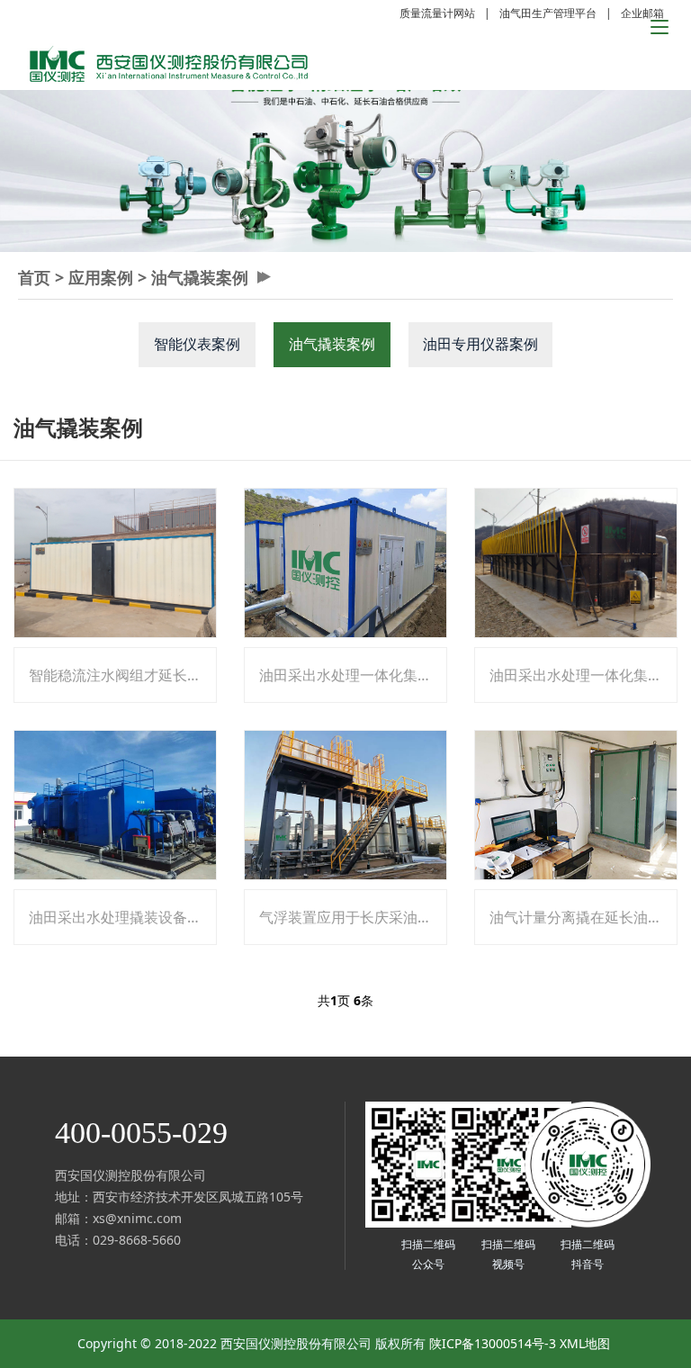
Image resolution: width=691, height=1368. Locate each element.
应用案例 (100, 277)
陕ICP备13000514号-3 (492, 1343)
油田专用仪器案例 (480, 344)
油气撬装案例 (199, 277)
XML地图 (585, 1343)
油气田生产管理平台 (548, 13)
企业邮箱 (642, 13)
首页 (34, 277)
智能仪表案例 (197, 344)
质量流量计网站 (437, 13)
